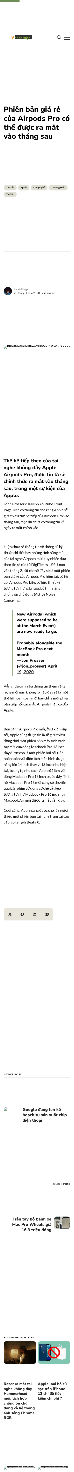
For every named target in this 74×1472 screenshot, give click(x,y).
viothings (22, 289)
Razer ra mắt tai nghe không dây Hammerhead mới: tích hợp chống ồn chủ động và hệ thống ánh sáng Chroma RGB (19, 1400)
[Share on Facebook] (22, 914)
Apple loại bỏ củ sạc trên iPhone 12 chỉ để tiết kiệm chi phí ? (52, 1391)
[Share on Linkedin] (34, 914)
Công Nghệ (39, 187)
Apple (23, 187)
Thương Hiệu (58, 187)
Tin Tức (10, 187)
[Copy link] (47, 914)
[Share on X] (10, 914)
